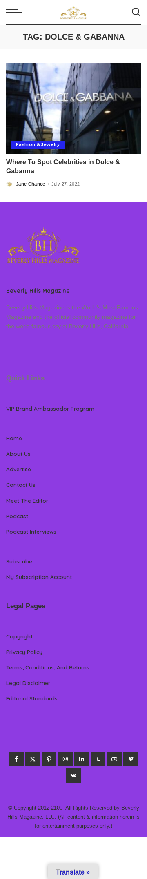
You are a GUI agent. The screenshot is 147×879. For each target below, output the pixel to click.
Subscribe (19, 561)
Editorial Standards (32, 698)
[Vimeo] (130, 759)
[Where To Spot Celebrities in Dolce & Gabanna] (73, 108)
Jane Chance (30, 183)
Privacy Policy (24, 651)
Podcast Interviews (31, 531)
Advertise (18, 469)
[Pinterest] (49, 759)
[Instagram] (65, 759)
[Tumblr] (98, 759)
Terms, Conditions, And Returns (47, 667)
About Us (18, 453)
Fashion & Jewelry (38, 144)
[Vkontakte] (73, 775)
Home (14, 438)
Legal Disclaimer (28, 682)
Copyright (19, 636)
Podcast (17, 515)
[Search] (136, 12)
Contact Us (21, 484)
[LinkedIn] (81, 759)
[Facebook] (16, 759)
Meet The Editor (27, 500)
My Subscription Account (39, 576)
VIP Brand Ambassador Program (50, 408)
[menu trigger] (16, 12)
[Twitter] (32, 759)
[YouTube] (114, 759)
